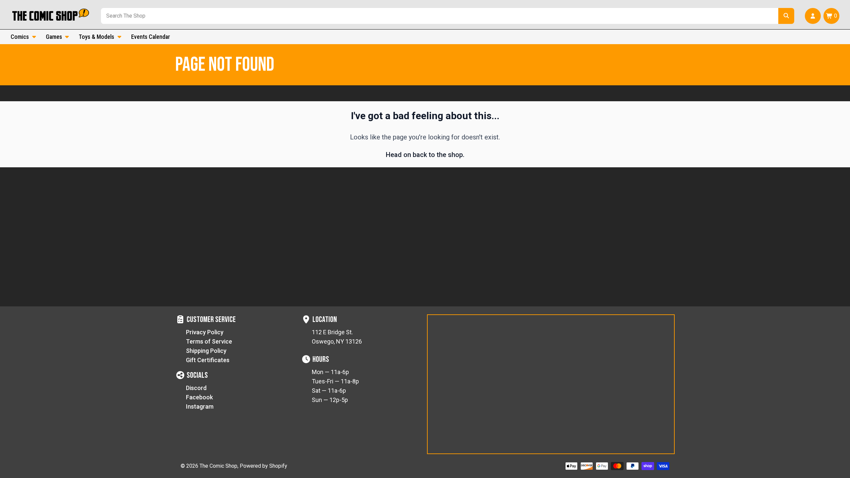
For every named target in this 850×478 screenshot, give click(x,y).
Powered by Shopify (263, 466)
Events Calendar (150, 36)
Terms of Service (209, 341)
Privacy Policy (204, 332)
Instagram (199, 406)
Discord (196, 387)
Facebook (199, 397)
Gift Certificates (207, 360)
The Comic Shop (218, 466)
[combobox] (438, 16)
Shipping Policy (206, 350)
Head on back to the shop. (425, 155)
